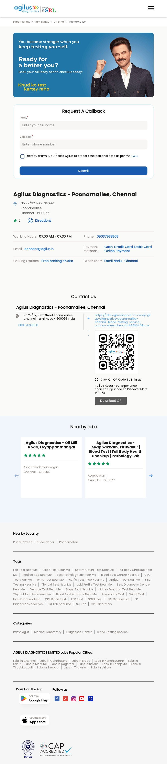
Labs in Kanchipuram (109, 661)
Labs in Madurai (36, 664)
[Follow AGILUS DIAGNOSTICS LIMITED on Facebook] (56, 698)
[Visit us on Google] (65, 698)
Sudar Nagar (45, 542)
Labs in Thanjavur (114, 664)
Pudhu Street (22, 542)
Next (150, 475)
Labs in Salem (88, 664)
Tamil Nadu (42, 21)
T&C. (134, 156)
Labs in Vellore (101, 667)
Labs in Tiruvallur (75, 667)
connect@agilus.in (39, 249)
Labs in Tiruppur (48, 667)
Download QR (111, 400)
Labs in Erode (81, 661)
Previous (16, 475)
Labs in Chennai (24, 661)
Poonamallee (68, 542)
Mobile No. (26, 136)
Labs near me (21, 21)
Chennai (59, 21)
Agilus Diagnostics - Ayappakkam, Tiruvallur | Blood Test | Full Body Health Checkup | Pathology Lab (116, 449)
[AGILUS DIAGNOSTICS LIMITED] (35, 8)
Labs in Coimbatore (54, 661)
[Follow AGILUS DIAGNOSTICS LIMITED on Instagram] (73, 698)
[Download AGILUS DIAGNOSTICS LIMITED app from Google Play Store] (34, 712)
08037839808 (108, 236)
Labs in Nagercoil (63, 664)
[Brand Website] (90, 698)
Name (24, 117)
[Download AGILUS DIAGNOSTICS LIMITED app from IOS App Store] (34, 732)
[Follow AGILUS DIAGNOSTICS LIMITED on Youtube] (81, 698)
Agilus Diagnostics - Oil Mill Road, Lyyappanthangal (51, 445)
